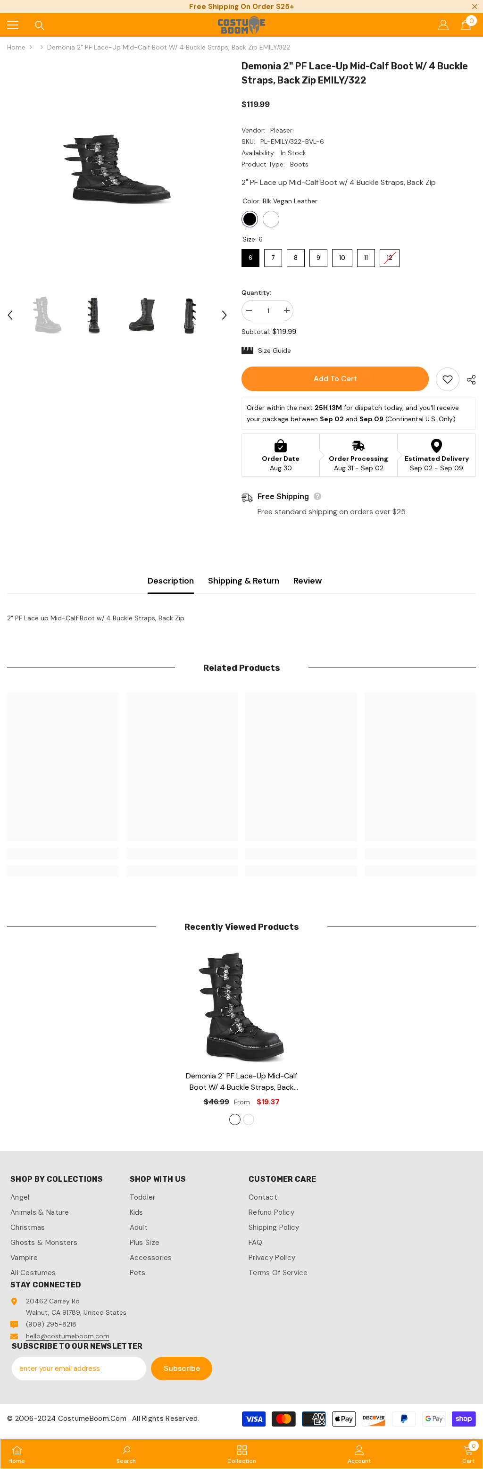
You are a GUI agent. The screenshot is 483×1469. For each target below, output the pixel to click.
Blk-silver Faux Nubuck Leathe (271, 219)
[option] (117, 169)
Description (171, 580)
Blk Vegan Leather (250, 219)
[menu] (12, 25)
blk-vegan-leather (235, 1119)
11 (366, 255)
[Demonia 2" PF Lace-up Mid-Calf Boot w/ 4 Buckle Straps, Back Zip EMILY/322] (242, 1007)
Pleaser (281, 130)
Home (16, 47)
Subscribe (182, 1368)
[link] (63, 854)
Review (307, 580)
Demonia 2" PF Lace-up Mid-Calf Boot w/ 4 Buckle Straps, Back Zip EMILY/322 (241, 1082)
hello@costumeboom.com (67, 1336)
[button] (10, 315)
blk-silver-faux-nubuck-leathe (248, 1119)
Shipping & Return (243, 580)
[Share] (467, 379)
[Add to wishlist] (447, 379)
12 (390, 255)
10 (342, 255)
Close (474, 6)
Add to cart (335, 379)
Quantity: (256, 292)
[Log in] (443, 25)
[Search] (39, 25)
